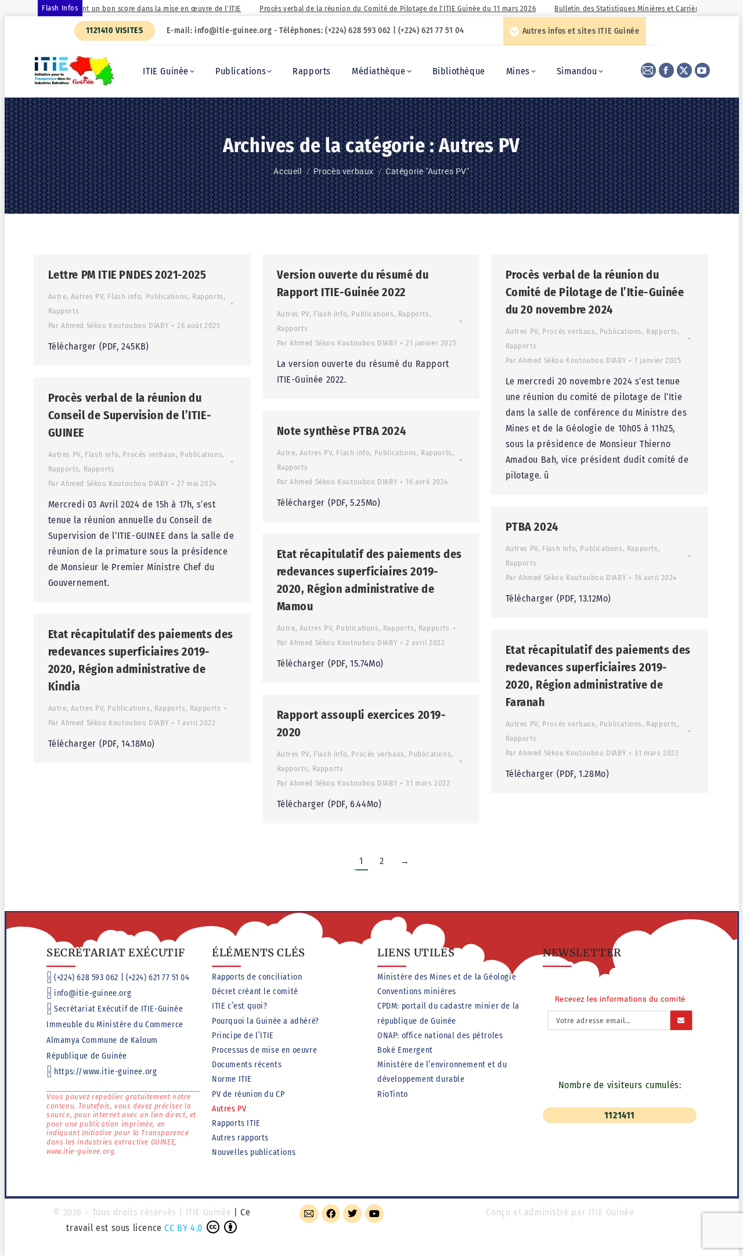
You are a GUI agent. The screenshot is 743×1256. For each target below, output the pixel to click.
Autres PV (87, 296)
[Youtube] (374, 1213)
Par (108, 325)
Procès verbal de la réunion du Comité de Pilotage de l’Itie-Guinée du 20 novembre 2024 (595, 292)
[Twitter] (352, 1213)
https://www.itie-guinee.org (105, 1072)
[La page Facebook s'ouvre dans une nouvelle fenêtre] (666, 70)
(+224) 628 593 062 (86, 978)
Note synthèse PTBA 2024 (341, 431)
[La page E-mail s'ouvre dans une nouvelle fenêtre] (648, 70)
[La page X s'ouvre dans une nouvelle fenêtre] (684, 70)
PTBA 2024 (532, 527)
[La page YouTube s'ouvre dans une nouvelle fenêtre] (702, 70)
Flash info (124, 296)
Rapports (207, 296)
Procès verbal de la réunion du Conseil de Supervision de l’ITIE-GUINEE (130, 415)
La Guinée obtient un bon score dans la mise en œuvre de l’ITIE (115, 8)
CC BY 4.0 (183, 1227)
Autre (57, 296)
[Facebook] (331, 1213)
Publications (167, 296)
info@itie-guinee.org (92, 993)
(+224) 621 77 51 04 (157, 978)
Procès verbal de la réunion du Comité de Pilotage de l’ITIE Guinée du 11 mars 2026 (377, 8)
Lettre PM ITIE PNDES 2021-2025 (127, 275)
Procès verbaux (568, 331)
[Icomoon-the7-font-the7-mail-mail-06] (309, 1213)
